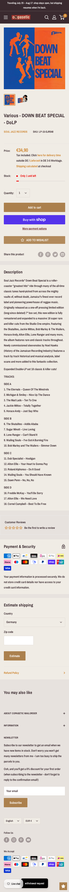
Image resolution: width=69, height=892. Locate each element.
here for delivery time (49, 155)
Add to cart (34, 207)
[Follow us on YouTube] (28, 840)
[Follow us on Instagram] (13, 840)
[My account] (54, 17)
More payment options (34, 228)
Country (8, 613)
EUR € (29, 820)
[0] (62, 17)
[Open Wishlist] (63, 886)
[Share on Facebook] (40, 254)
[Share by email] (62, 254)
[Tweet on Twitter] (55, 254)
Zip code (8, 632)
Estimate (15, 656)
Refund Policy (11, 673)
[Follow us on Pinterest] (21, 840)
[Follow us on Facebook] (6, 840)
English (9, 820)
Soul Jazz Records (15, 131)
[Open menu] (6, 17)
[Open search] (47, 17)
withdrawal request (34, 883)
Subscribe (16, 802)
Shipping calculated (27, 166)
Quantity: (9, 193)
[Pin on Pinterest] (48, 254)
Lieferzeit (35, 161)
